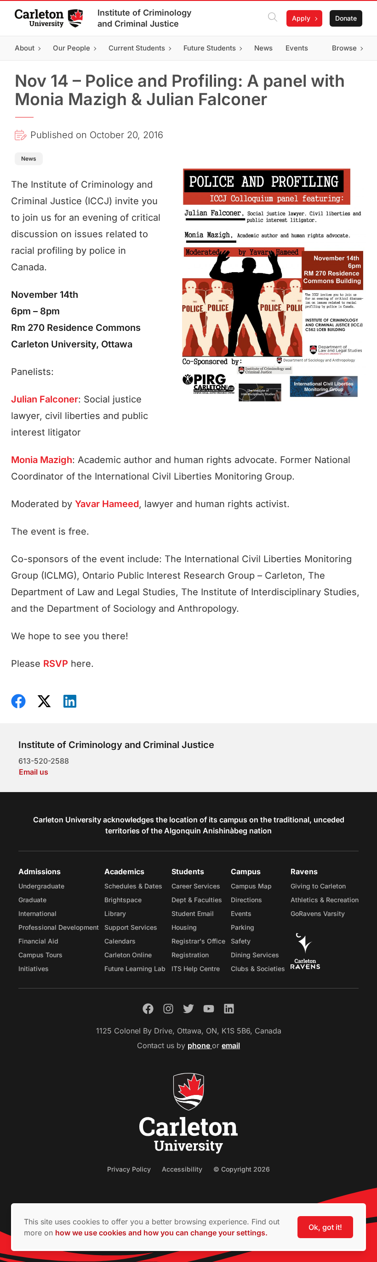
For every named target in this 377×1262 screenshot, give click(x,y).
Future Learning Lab (135, 968)
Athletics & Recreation (325, 900)
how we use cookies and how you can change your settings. (161, 1232)
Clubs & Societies (258, 968)
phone (200, 1045)
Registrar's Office (198, 941)
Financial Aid (38, 941)
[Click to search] (272, 18)
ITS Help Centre (195, 968)
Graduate (32, 900)
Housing (184, 927)
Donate (346, 18)
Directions (246, 900)
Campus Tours (40, 955)
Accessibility (182, 1169)
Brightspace (123, 900)
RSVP (55, 663)
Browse (344, 48)
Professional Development (58, 927)
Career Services (195, 886)
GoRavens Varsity (318, 913)
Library (115, 913)
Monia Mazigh (41, 459)
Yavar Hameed (107, 503)
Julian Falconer (44, 399)
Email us (33, 771)
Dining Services (255, 955)
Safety (241, 941)
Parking (242, 927)
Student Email (192, 913)
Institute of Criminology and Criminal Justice (144, 18)
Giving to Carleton (318, 886)
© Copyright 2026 (241, 1169)
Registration (190, 955)
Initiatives (33, 968)
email (231, 1045)
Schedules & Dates (133, 886)
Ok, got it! (325, 1227)
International (37, 913)
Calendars (120, 941)
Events (241, 913)
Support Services (130, 927)
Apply (301, 18)
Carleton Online (128, 955)
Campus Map (251, 886)
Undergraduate (41, 886)
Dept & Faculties (196, 900)
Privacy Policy (129, 1169)
